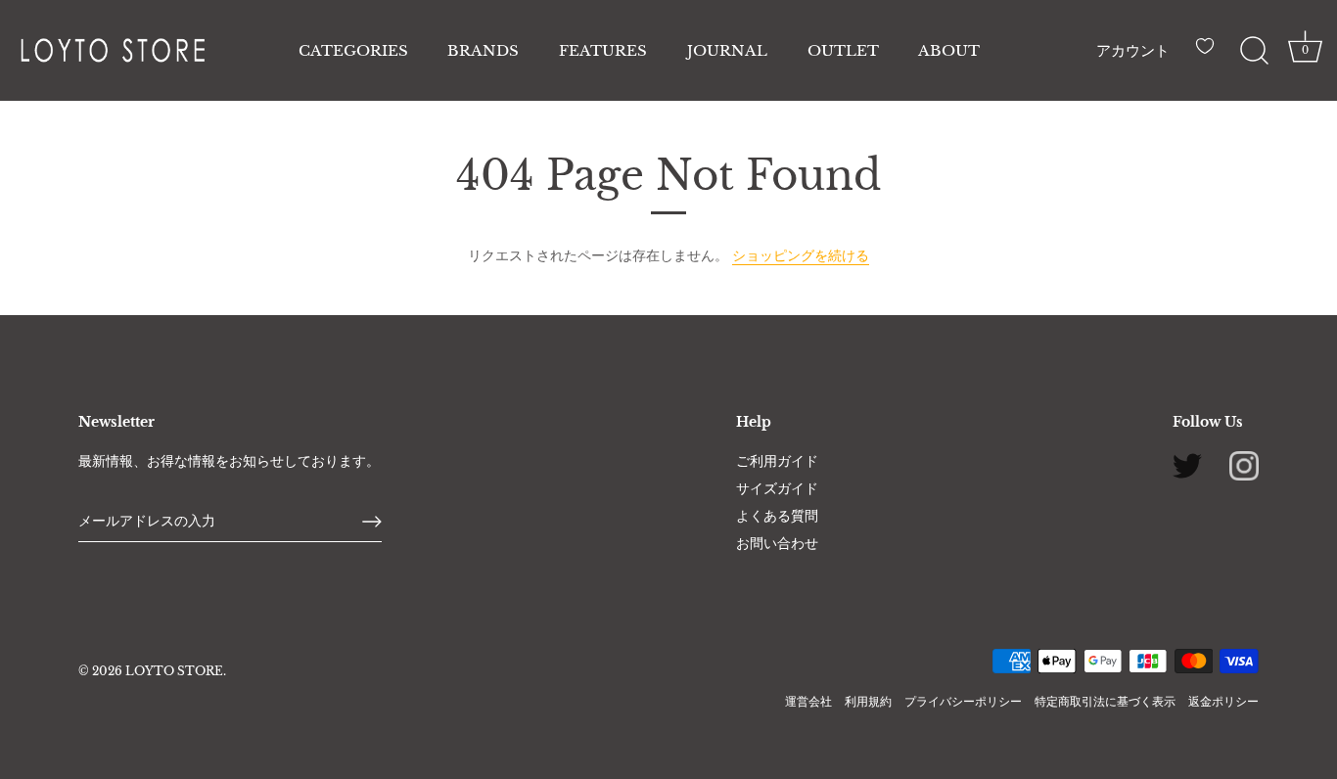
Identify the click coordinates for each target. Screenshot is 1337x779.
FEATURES (603, 50)
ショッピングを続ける (800, 255)
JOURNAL (727, 50)
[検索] (1253, 50)
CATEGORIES (353, 50)
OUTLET (843, 50)
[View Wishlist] (1209, 53)
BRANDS (483, 50)
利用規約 (868, 701)
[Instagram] (1244, 465)
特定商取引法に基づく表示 (1105, 701)
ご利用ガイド (777, 461)
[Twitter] (1187, 465)
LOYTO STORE (174, 671)
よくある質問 (777, 516)
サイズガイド (777, 488)
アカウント (1133, 50)
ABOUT (949, 50)
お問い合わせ (777, 543)
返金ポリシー (1223, 701)
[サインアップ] (372, 521)
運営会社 (808, 701)
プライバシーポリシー (963, 701)
